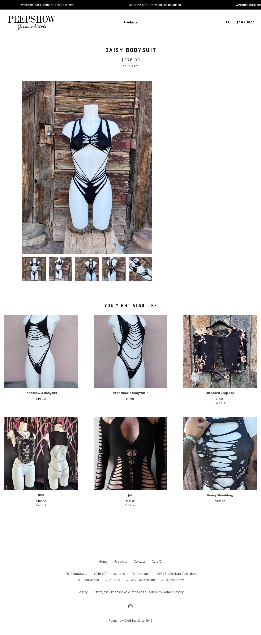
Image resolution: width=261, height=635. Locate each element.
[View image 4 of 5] (114, 269)
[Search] (227, 22)
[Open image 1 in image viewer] (87, 167)
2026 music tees (173, 580)
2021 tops (113, 580)
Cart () (157, 561)
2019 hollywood (88, 580)
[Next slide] (147, 167)
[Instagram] (130, 606)
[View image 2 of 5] (60, 269)
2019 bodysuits (76, 574)
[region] (130, 5)
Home (103, 561)
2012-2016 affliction (141, 580)
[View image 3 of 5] (87, 269)
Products (130, 22)
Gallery (83, 592)
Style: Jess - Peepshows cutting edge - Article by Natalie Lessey (139, 592)
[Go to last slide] (27, 167)
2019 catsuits (141, 574)
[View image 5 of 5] (140, 269)
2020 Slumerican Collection (176, 574)
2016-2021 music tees (109, 574)
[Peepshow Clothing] (31, 22)
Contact (139, 561)
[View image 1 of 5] (34, 269)
